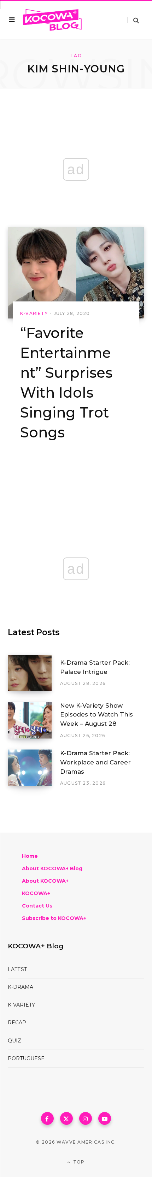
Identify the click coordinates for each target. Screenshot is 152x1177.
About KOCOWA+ (45, 881)
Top (78, 1162)
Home (30, 856)
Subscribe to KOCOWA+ (54, 918)
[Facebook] (47, 1118)
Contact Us (37, 906)
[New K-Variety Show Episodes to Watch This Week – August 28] (34, 720)
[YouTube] (104, 1118)
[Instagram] (85, 1118)
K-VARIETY (21, 1005)
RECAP (17, 1022)
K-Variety (34, 313)
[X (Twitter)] (66, 1118)
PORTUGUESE (26, 1058)
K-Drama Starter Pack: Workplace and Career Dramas (95, 762)
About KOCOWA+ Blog (52, 868)
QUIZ (14, 1040)
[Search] (133, 20)
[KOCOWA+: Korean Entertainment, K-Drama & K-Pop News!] (52, 20)
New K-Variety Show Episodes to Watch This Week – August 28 (96, 715)
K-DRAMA (20, 987)
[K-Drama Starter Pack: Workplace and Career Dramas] (34, 768)
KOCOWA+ (36, 893)
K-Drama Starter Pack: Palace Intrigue (95, 667)
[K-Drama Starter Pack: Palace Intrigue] (34, 673)
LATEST (17, 969)
